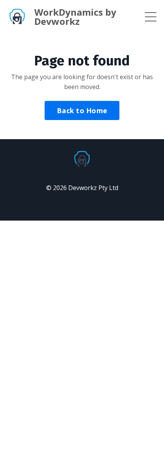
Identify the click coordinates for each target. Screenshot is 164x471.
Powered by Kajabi (82, 200)
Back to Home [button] (82, 110)
